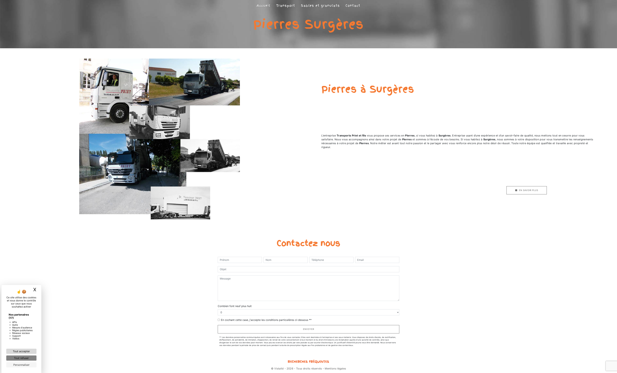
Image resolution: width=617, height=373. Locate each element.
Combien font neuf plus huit (235, 306)
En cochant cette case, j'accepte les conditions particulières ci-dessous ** (266, 320)
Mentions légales (335, 368)
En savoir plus (528, 190)
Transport (285, 5)
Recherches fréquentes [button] (308, 362)
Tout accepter (21, 351)
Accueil (263, 5)
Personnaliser (21, 364)
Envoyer (308, 329)
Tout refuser (21, 358)
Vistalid (279, 368)
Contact (353, 5)
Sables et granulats (320, 5)
